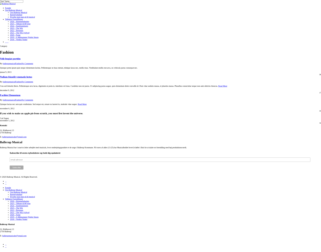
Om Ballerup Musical (13, 190)
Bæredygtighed (16, 194)
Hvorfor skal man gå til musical (22, 197)
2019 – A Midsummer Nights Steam (24, 217)
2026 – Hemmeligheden (19, 201)
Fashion (18, 63)
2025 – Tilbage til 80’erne (20, 203)
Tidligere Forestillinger (14, 199)
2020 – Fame (15, 215)
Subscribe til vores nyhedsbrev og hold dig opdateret (35, 153)
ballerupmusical (9, 63)
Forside (8, 188)
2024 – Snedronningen (19, 206)
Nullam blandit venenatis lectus (16, 77)
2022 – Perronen (16, 210)
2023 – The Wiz (16, 208)
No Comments (27, 63)
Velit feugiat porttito (10, 58)
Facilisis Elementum (10, 95)
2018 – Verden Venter (18, 219)
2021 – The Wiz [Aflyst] (19, 212)
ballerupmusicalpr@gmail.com (14, 137)
